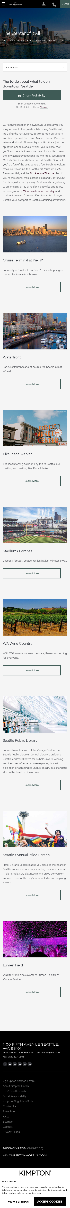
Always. (43, 107)
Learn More (32, 287)
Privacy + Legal (11, 1132)
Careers (8, 1126)
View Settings (18, 1202)
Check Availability (33, 95)
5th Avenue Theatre (42, 173)
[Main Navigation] (3, 4)
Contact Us (9, 1106)
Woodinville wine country (38, 191)
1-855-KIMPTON (15, 1148)
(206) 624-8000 (52, 1052)
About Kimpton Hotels (16, 1086)
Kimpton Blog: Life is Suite (18, 1101)
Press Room (10, 1111)
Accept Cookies (49, 1201)
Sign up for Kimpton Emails (18, 1081)
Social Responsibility (15, 1096)
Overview (12, 67)
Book (65, 4)
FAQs (6, 1116)
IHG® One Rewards (14, 1091)
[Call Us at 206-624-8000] (52, 4)
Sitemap (8, 1121)
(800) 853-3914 (26, 1052)
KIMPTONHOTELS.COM (29, 1155)
